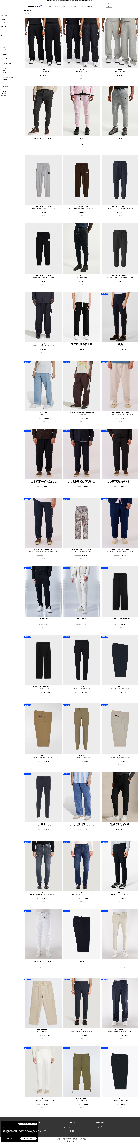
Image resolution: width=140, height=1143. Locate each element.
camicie (5, 49)
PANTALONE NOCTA (43, 71)
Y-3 (43, 344)
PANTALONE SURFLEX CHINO (82, 757)
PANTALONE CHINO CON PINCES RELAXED (120, 1031)
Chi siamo (99, 1126)
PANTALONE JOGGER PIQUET (43, 620)
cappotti (5, 65)
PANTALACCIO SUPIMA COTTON (81, 620)
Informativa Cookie (16, 1133)
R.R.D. (120, 344)
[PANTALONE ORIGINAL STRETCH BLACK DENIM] (43, 865)
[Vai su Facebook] (65, 1141)
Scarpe (4, 89)
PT (43, 892)
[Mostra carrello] (111, 3)
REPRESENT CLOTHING (81, 344)
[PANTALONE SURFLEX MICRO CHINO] (120, 659)
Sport (63, 6)
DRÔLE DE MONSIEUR (120, 618)
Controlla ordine (41, 1127)
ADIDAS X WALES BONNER (81, 412)
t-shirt (4, 45)
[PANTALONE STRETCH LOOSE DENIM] (82, 865)
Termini (100, 1129)
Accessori (5, 91)
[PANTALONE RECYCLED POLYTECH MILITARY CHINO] (120, 454)
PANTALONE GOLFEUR (43, 688)
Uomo (49, 6)
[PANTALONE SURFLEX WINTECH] (120, 865)
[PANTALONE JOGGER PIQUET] (43, 591)
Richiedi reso (71, 1130)
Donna (56, 6)
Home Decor (72, 6)
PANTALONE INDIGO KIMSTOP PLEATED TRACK (120, 551)
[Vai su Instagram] (70, 1141)
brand (81, 6)
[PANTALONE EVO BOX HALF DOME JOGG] (43, 179)
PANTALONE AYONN (81, 1100)
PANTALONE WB (81, 414)
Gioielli (4, 96)
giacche (5, 54)
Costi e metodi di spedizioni (70, 1127)
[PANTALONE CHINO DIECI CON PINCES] (120, 934)
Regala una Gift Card (41, 1130)
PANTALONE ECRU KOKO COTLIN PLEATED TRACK (120, 414)
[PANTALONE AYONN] (82, 1071)
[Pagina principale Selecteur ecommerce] (35, 5)
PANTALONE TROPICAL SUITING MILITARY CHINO (81, 483)
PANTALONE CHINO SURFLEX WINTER (81, 963)
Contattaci (70, 1126)
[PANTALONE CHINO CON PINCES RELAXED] (120, 1002)
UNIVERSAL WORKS (120, 412)
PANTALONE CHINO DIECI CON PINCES (120, 963)
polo (4, 47)
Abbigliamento (13, 13)
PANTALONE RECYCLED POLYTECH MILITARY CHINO (120, 483)
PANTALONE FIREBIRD (43, 414)
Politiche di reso (71, 1129)
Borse (4, 93)
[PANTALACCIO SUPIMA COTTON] (82, 591)
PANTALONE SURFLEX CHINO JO (82, 688)
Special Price (105, 293)
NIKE (43, 69)
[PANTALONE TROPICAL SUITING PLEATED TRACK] (43, 454)
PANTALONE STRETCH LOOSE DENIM (82, 894)
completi (5, 68)
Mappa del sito (41, 1131)
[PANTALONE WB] (82, 385)
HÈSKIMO (43, 618)
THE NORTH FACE (43, 207)
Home (2, 13)
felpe (4, 52)
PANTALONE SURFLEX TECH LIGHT (120, 1100)
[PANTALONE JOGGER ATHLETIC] (43, 934)
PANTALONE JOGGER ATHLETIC (43, 963)
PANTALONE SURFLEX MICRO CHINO (120, 688)
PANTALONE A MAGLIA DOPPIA (120, 825)
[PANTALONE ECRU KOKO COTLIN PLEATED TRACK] (120, 385)
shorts (4, 61)
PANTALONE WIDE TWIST (43, 1031)
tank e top (5, 82)
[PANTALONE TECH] (82, 111)
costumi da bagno (8, 63)
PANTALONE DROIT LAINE (120, 620)
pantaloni (4, 15)
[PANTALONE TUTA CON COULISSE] (43, 111)
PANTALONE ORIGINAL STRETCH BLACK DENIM (43, 894)
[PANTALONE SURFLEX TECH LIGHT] (120, 1071)
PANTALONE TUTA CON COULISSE (43, 140)
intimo (5, 72)
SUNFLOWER (43, 1030)
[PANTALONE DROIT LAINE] (120, 591)
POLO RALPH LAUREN (43, 138)
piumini (5, 79)
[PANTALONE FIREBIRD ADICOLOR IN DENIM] (82, 797)
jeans (4, 56)
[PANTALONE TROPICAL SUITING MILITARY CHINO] (82, 454)
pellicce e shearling (8, 77)
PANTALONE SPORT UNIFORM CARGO (43, 345)
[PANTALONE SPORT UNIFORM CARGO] (43, 317)
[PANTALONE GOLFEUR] (43, 659)
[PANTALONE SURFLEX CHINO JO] (82, 659)
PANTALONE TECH (82, 140)
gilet (4, 70)
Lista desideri (41, 1129)
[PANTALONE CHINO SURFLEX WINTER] (82, 934)
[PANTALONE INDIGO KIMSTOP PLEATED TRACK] (120, 522)
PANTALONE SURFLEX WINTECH (120, 894)
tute (4, 84)
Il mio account (41, 1126)
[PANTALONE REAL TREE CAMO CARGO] (82, 522)
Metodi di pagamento (71, 1131)
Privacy (100, 1127)
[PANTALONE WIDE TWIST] (43, 1002)
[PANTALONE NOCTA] (43, 42)
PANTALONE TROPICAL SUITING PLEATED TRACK (43, 483)
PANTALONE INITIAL (81, 345)
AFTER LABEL (81, 1098)
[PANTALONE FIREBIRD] (43, 385)
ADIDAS (43, 412)
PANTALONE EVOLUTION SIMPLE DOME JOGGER (81, 208)
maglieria (5, 75)
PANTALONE (120, 345)
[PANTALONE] (120, 317)
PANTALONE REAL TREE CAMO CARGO (81, 551)
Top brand (89, 6)
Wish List (108, 3)
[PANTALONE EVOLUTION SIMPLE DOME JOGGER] (82, 179)
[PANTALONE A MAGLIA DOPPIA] (120, 797)
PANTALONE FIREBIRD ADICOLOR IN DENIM (81, 825)
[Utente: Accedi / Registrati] (104, 3)
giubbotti (5, 86)
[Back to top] (136, 1139)
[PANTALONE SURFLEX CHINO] (82, 728)
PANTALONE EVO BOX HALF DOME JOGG (43, 208)
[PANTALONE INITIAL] (82, 317)
